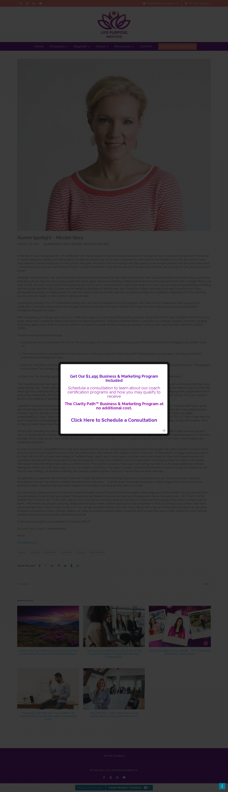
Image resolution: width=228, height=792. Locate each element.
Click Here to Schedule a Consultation (114, 420)
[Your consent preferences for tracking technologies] (222, 786)
